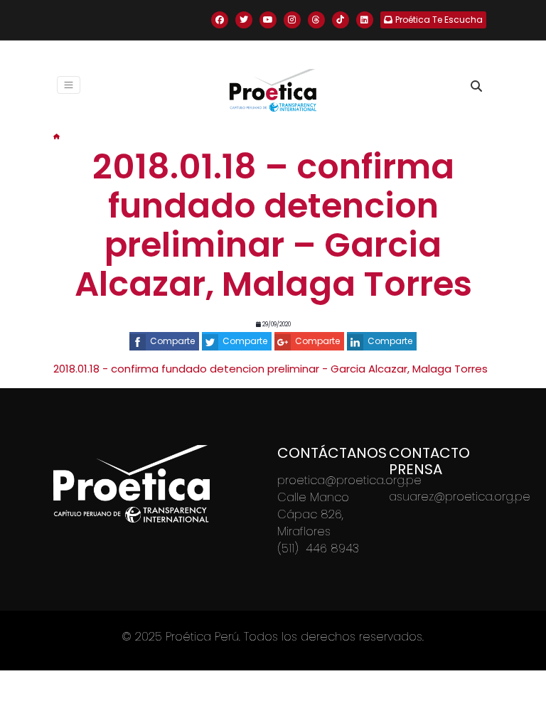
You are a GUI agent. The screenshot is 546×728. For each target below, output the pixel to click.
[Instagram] (292, 19)
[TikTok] (340, 19)
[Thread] (316, 19)
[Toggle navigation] (68, 85)
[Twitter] (243, 19)
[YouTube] (268, 19)
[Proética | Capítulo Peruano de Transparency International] (273, 90)
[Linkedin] (364, 19)
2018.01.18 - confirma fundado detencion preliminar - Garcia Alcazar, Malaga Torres (270, 368)
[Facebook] (219, 19)
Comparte (172, 341)
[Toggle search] (476, 86)
